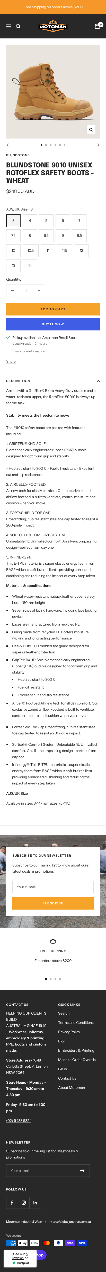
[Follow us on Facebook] (12, 1203)
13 (13, 265)
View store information (28, 351)
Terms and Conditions (76, 1022)
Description (18, 381)
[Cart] (97, 26)
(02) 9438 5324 (18, 1120)
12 (81, 250)
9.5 (79, 235)
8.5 (46, 235)
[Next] (97, 145)
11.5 (64, 250)
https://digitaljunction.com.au (70, 1222)
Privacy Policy (69, 1032)
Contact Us (67, 1078)
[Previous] (8, 145)
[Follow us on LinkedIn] (35, 1203)
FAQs (62, 1069)
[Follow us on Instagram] (23, 1203)
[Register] (82, 1170)
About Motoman (71, 1087)
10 (13, 250)
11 (48, 250)
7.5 (13, 235)
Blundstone (18, 155)
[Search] (18, 26)
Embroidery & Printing (76, 1050)
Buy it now (53, 324)
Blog (61, 1041)
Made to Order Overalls (77, 1059)
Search (63, 1013)
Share (11, 361)
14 (30, 265)
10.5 (31, 250)
